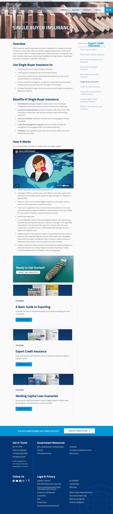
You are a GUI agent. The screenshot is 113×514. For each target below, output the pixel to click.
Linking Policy (74, 484)
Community (64, 10)
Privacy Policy (42, 502)
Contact (98, 10)
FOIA (38, 499)
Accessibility (41, 496)
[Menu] (109, 10)
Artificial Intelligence (76, 502)
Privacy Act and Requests (46, 492)
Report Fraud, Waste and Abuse (80, 492)
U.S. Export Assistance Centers (80, 450)
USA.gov (40, 450)
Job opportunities (19, 457)
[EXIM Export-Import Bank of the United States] (14, 4)
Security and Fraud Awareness (48, 505)
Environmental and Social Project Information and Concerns (49, 488)
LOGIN (26, 4)
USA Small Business (44, 453)
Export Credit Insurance (96, 44)
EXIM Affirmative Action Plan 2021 (49, 484)
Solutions (75, 10)
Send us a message (19, 450)
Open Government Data (78, 496)
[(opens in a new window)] (14, 481)
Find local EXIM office (20, 453)
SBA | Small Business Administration (50, 447)
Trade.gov (73, 447)
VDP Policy (73, 487)
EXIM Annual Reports (77, 499)
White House (74, 453)
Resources (87, 10)
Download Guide (24, 320)
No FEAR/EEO (74, 480)
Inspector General (43, 480)
